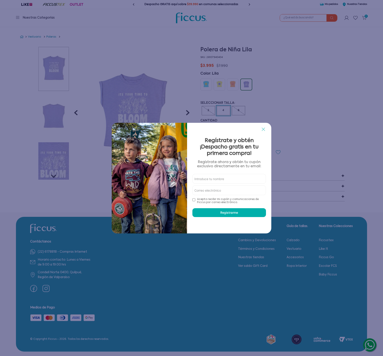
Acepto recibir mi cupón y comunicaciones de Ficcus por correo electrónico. (228, 201)
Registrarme (229, 212)
